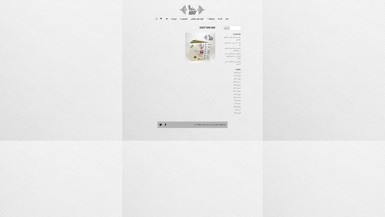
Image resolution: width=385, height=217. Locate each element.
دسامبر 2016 (237, 97)
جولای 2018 (237, 85)
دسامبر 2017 (237, 88)
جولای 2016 (237, 107)
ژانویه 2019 (237, 79)
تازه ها (220, 19)
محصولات (211, 19)
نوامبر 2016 (237, 100)
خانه (227, 19)
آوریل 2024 (237, 73)
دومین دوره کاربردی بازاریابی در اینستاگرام (233, 49)
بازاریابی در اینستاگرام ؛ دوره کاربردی (233, 62)
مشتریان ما (183, 19)
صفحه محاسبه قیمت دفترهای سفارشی (232, 38)
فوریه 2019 (237, 76)
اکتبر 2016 (238, 103)
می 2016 (238, 110)
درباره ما (174, 19)
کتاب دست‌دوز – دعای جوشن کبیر (232, 44)
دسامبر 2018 (237, 82)
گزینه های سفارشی (197, 19)
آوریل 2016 (237, 113)
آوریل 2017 (237, 94)
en (167, 19)
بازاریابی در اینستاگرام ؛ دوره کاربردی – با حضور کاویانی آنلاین (233, 56)
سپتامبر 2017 (237, 91)
